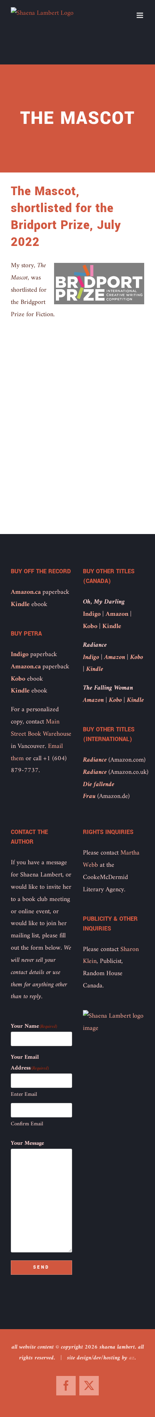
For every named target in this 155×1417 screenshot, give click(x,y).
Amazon (117, 614)
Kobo (18, 679)
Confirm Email (27, 1124)
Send (41, 1267)
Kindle (20, 604)
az (131, 1358)
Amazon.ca (26, 592)
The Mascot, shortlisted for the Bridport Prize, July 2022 (66, 216)
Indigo (19, 654)
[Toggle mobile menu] (140, 15)
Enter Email (24, 1094)
